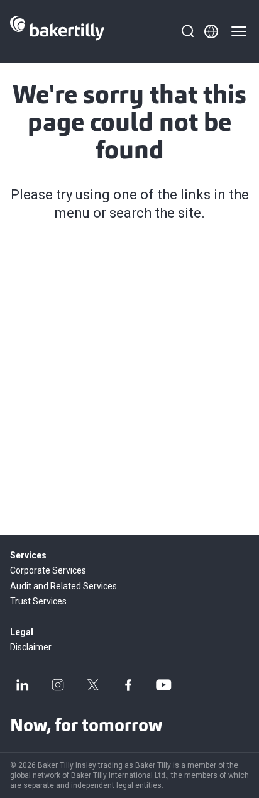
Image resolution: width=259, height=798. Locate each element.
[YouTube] (163, 684)
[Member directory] (211, 31)
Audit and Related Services (63, 586)
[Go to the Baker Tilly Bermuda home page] (57, 31)
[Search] (187, 31)
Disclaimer (31, 647)
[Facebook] (128, 684)
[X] (93, 684)
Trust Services (38, 601)
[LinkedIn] (22, 684)
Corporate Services (48, 570)
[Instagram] (57, 684)
